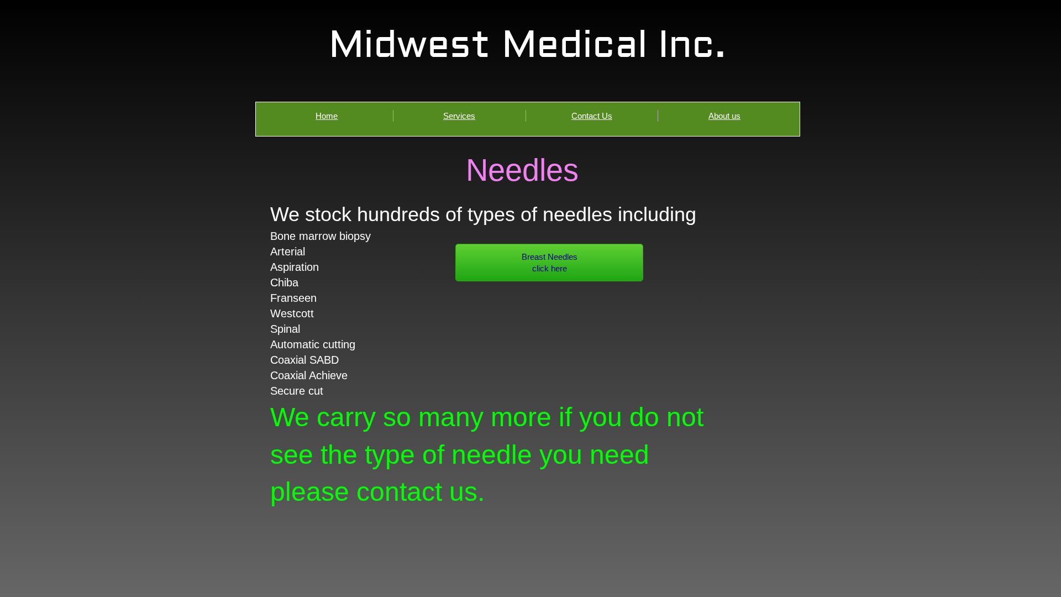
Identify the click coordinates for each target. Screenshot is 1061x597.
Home (327, 116)
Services (459, 116)
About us (724, 116)
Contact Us (591, 116)
